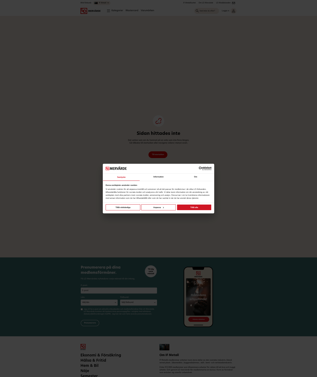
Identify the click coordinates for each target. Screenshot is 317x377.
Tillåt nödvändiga (123, 207)
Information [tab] (158, 177)
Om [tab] (195, 177)
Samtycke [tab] (121, 177)
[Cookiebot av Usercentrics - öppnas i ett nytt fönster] (200, 168)
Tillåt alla (194, 207)
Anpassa (157, 207)
